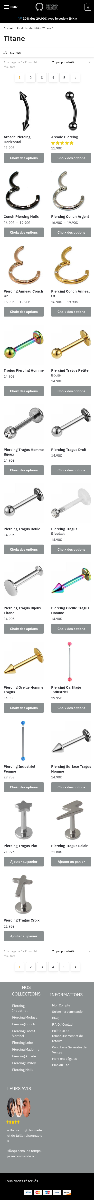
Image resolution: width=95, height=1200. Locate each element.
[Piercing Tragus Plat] (24, 820)
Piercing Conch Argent (70, 216)
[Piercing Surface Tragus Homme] (71, 741)
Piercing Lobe (22, 1042)
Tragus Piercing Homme (24, 370)
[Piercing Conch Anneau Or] (71, 265)
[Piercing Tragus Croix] (24, 894)
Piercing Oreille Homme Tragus (23, 689)
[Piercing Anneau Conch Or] (24, 265)
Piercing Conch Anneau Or (71, 293)
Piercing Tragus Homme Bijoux (24, 452)
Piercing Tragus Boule (22, 529)
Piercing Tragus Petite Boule (69, 372)
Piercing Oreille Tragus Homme (70, 610)
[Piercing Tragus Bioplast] (71, 503)
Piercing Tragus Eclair (69, 845)
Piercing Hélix (22, 1070)
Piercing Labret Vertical (23, 1033)
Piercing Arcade (24, 1056)
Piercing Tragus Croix (21, 920)
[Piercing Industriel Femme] (24, 741)
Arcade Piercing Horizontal (17, 139)
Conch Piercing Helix (21, 216)
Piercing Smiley (24, 1063)
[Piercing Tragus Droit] (71, 424)
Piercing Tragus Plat (21, 845)
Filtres (15, 52)
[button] (62, 143)
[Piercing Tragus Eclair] (71, 820)
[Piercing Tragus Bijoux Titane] (24, 582)
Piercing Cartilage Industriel (66, 689)
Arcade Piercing (64, 137)
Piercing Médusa (24, 1017)
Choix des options (24, 158)
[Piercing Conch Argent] (71, 191)
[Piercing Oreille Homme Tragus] (24, 662)
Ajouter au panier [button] (24, 861)
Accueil (8, 28)
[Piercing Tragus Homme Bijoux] (24, 424)
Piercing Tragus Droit (68, 449)
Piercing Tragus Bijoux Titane (22, 610)
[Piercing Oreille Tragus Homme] (71, 582)
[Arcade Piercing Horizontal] (24, 111)
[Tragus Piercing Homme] (24, 345)
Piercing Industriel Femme (19, 769)
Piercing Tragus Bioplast (64, 531)
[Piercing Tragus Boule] (24, 503)
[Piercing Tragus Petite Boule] (71, 345)
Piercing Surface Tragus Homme (71, 769)
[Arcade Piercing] (71, 111)
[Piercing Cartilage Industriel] (71, 662)
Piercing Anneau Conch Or (23, 293)
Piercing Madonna (25, 1049)
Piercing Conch (23, 1024)
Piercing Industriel (20, 1008)
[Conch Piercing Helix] (24, 191)
